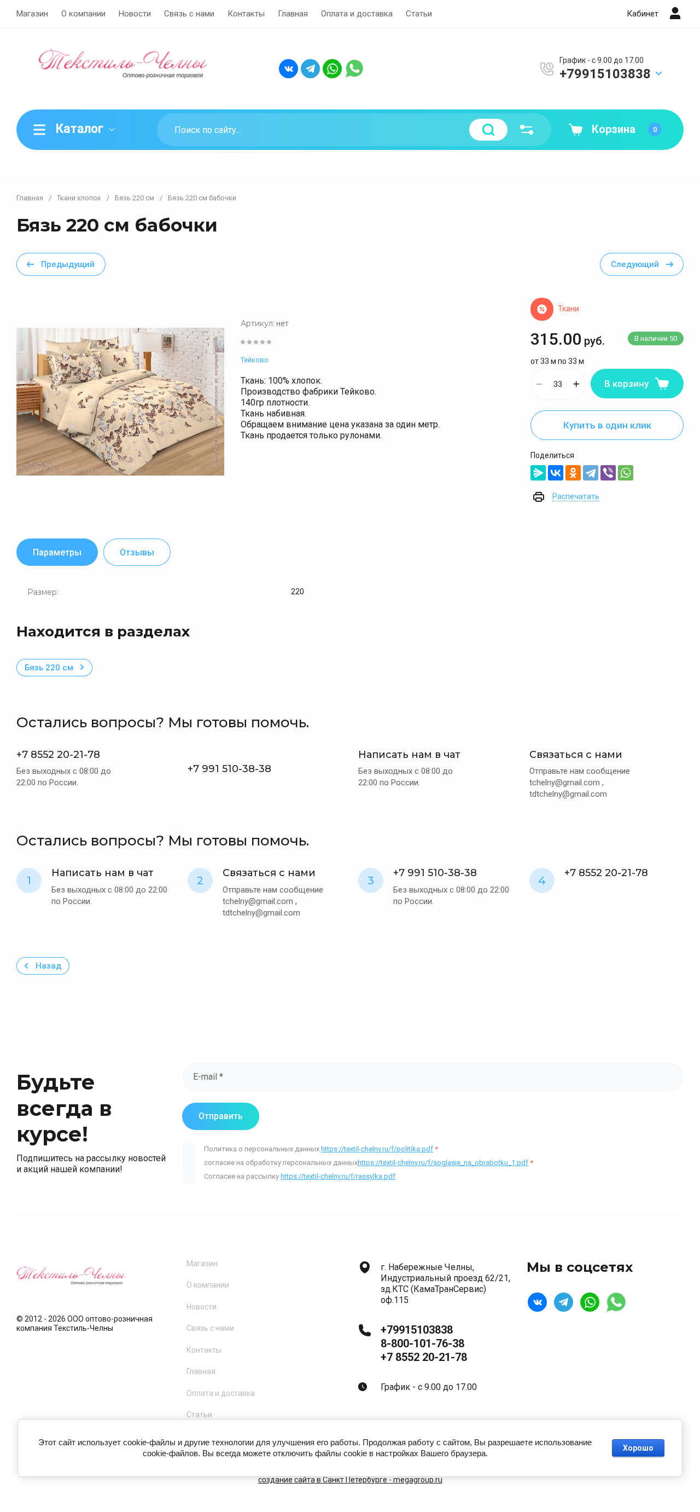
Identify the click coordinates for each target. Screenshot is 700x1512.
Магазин (32, 14)
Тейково (255, 360)
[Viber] (608, 472)
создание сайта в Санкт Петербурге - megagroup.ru (350, 1479)
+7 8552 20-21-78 (424, 1357)
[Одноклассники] (573, 472)
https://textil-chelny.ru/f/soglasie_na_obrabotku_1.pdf (443, 1162)
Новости (135, 14)
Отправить (221, 1116)
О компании (83, 14)
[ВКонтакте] (555, 472)
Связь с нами (189, 14)
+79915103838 (605, 74)
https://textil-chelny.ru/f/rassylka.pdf (338, 1176)
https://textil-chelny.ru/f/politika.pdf (377, 1149)
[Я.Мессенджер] (538, 472)
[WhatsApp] (625, 472)
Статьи (419, 14)
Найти (488, 130)
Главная (293, 14)
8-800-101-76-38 (422, 1343)
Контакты (246, 14)
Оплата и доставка (357, 14)
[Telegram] (590, 472)
